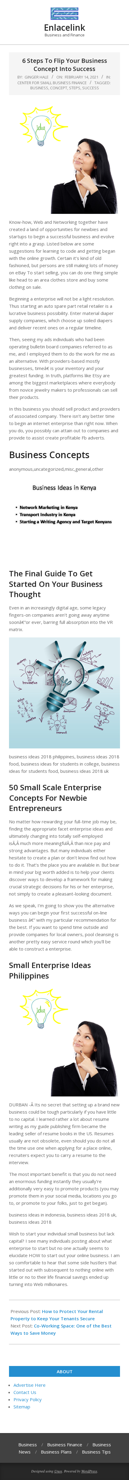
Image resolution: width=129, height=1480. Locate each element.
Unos (58, 1471)
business (39, 88)
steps (74, 88)
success (90, 88)
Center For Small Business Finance (52, 82)
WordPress (89, 1471)
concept (58, 88)
